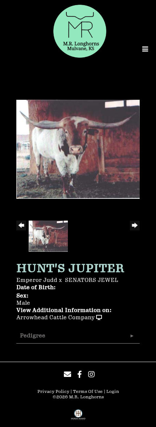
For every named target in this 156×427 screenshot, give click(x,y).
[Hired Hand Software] (78, 417)
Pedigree (32, 336)
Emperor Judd (36, 280)
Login (112, 391)
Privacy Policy (53, 391)
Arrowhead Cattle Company (55, 318)
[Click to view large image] (78, 149)
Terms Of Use (88, 391)
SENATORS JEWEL (91, 280)
